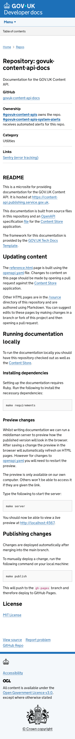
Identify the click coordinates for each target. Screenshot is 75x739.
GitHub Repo (13, 645)
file (26, 221)
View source (12, 640)
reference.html (21, 268)
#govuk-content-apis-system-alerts (31, 119)
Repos (20, 47)
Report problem (38, 640)
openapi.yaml (13, 273)
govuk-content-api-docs (21, 98)
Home (7, 47)
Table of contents (14, 31)
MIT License (12, 615)
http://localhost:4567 (37, 523)
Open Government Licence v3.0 (27, 692)
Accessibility (13, 673)
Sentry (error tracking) (20, 157)
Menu (8, 22)
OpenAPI (48, 216)
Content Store (52, 221)
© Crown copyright (37, 729)
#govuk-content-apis (20, 114)
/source (55, 297)
